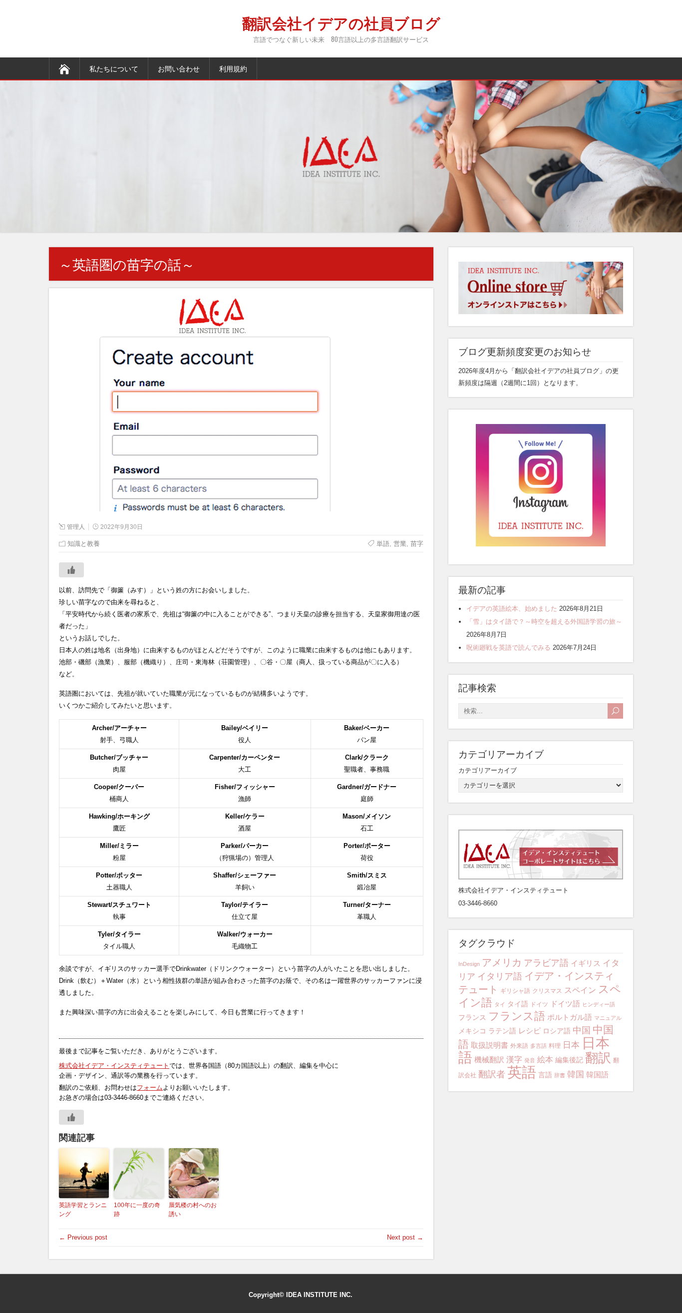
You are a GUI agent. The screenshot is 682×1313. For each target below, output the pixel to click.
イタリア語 (499, 976)
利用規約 (233, 68)
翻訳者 (491, 1074)
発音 (529, 1060)
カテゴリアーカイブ (487, 770)
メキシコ (472, 1031)
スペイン (580, 990)
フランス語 (516, 1016)
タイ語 (517, 1004)
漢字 (514, 1059)
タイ (499, 1004)
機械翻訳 (489, 1059)
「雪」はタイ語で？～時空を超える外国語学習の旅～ (544, 621)
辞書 (559, 1075)
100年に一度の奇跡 (137, 1210)
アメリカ (502, 962)
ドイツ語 (565, 1003)
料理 (555, 1045)
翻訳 (598, 1057)
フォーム (150, 1087)
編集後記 (569, 1060)
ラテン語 (502, 1031)
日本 (571, 1045)
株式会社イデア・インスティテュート (114, 1065)
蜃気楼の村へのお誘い (193, 1210)
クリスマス (547, 990)
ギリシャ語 (515, 990)
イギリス (586, 963)
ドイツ (539, 1004)
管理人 (76, 526)
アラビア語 (546, 963)
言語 (545, 1075)
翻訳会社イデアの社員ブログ (341, 22)
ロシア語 (557, 1031)
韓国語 (597, 1074)
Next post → (405, 1237)
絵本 (545, 1059)
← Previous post (83, 1237)
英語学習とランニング (83, 1210)
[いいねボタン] (71, 569)
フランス (472, 1017)
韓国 (575, 1074)
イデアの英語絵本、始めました (511, 608)
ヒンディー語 (598, 1004)
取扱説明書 (489, 1045)
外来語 (519, 1045)
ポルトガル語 (569, 1017)
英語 (521, 1072)
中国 (582, 1030)
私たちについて (113, 68)
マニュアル (608, 1018)
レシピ (529, 1030)
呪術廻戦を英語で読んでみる (508, 647)
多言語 (538, 1046)
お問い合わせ (179, 68)
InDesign (469, 964)
